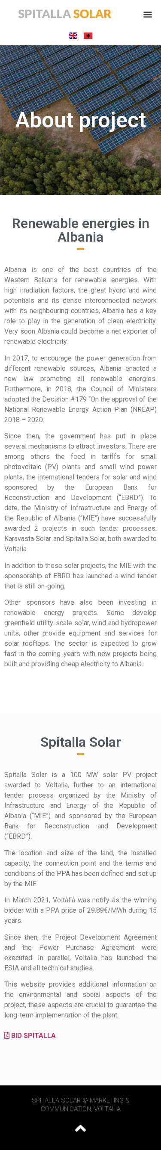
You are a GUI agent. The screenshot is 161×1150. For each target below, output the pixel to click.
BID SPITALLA (32, 1036)
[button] (147, 14)
